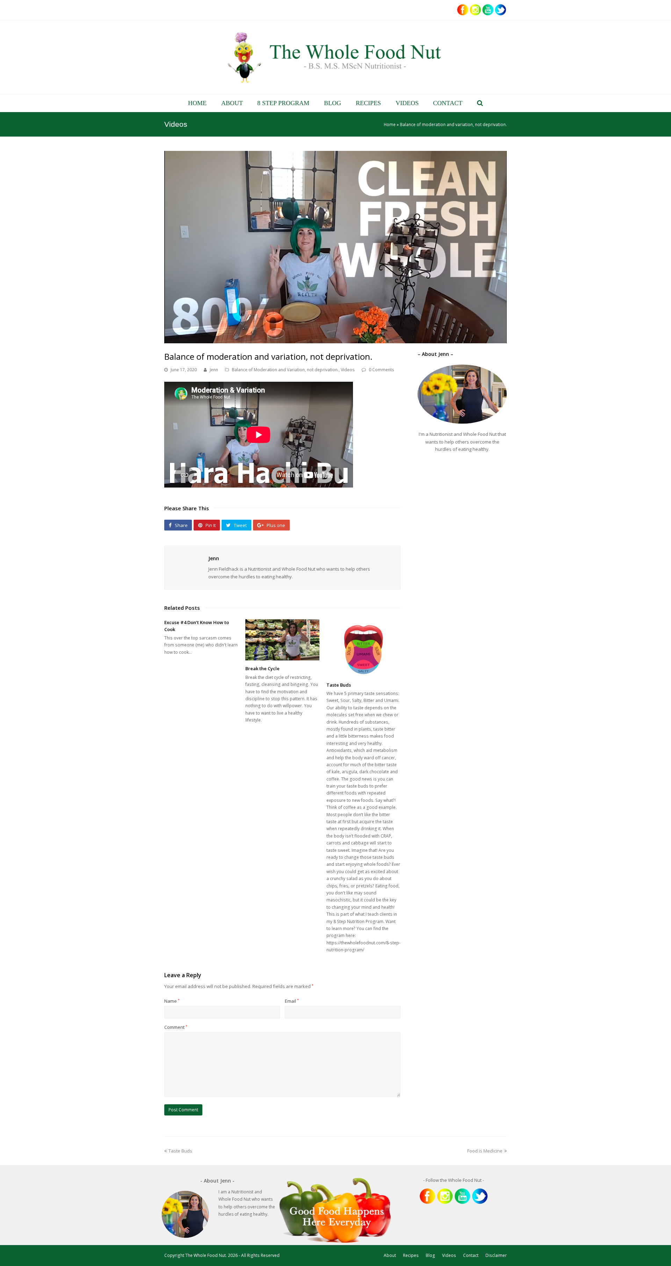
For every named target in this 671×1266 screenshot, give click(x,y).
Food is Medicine (485, 1151)
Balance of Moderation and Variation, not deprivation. (285, 370)
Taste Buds (338, 685)
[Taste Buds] (363, 647)
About (390, 1255)
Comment (175, 1027)
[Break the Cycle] (282, 639)
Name (172, 1001)
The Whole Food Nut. (206, 1255)
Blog (430, 1255)
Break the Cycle (262, 668)
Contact (470, 1255)
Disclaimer (496, 1255)
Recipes (411, 1255)
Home (390, 124)
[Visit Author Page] (184, 566)
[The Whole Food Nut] (335, 57)
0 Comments (381, 370)
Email (292, 1001)
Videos (348, 370)
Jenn (214, 370)
